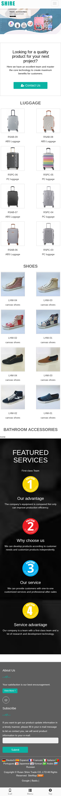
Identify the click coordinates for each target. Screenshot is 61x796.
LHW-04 (12, 300)
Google (26, 780)
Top (50, 793)
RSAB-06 (13, 249)
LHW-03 (48, 300)
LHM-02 (12, 413)
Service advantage (30, 624)
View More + (10, 691)
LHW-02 (12, 337)
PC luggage (12, 179)
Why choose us (30, 540)
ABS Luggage (12, 141)
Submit (15, 749)
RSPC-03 (48, 249)
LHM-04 (12, 375)
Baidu (35, 780)
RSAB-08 (48, 137)
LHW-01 (48, 337)
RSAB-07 (13, 212)
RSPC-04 (48, 212)
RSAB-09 (13, 137)
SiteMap (32, 775)
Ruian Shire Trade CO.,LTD (32, 772)
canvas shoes (12, 304)
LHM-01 (48, 413)
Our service (30, 582)
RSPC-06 (13, 174)
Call (10, 793)
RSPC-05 (48, 174)
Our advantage (30, 498)
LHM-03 (48, 375)
